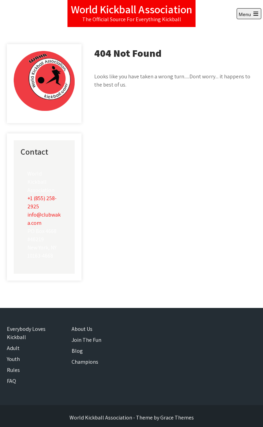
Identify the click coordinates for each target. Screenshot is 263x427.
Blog (77, 350)
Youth (13, 359)
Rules (13, 370)
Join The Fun (86, 340)
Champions (85, 361)
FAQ (11, 381)
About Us (82, 329)
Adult (13, 348)
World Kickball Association (131, 9)
